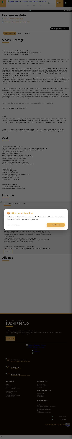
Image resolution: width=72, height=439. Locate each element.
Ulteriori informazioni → (13, 225)
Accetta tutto (56, 225)
